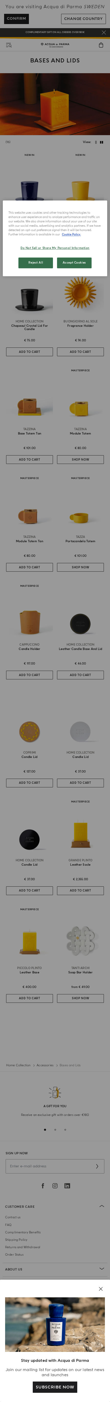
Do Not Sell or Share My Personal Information (55, 248)
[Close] (101, 1289)
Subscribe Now (55, 1387)
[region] (55, 238)
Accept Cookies (74, 263)
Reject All (35, 263)
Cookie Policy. (71, 235)
